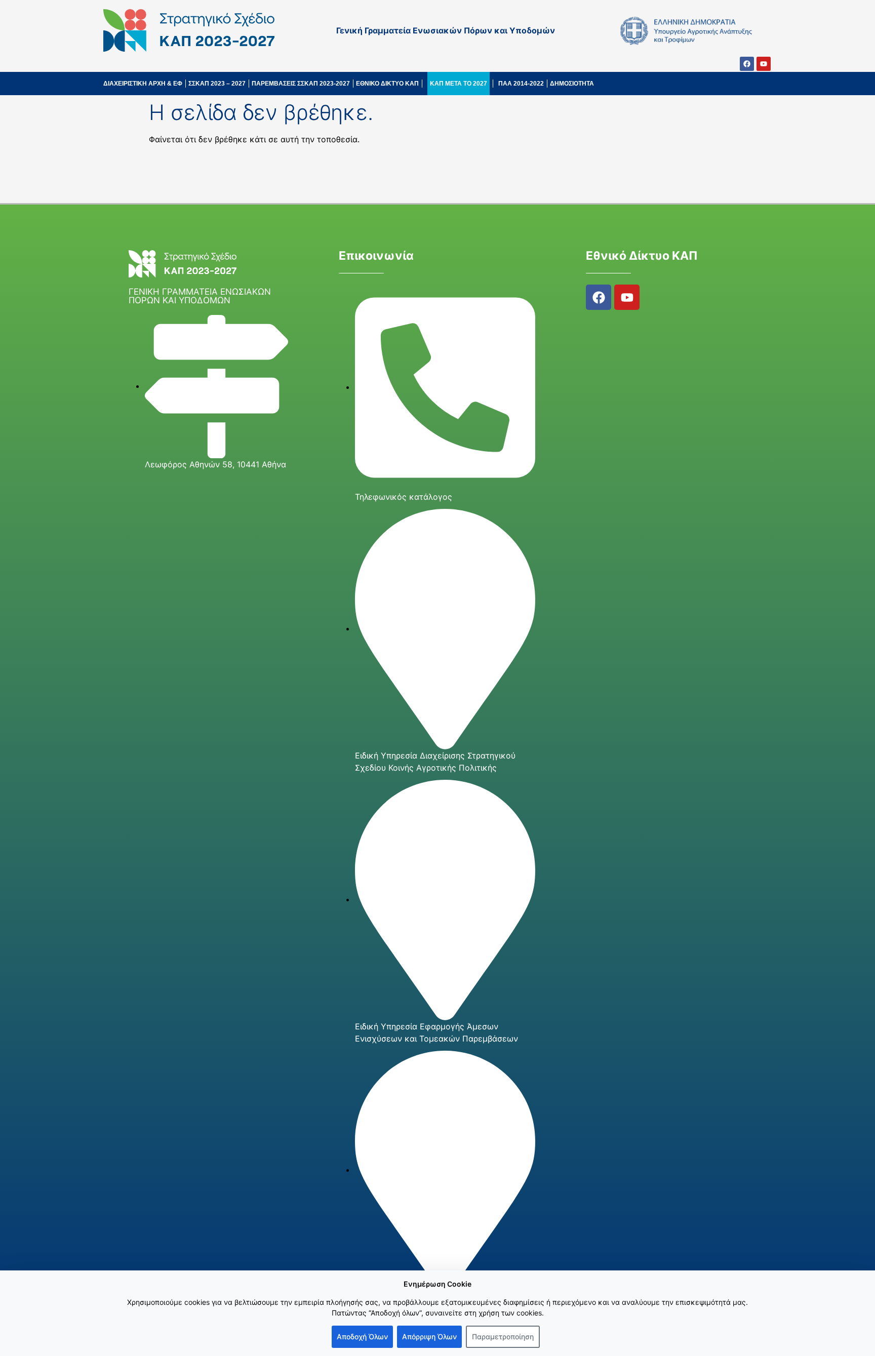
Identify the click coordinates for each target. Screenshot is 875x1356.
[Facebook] (747, 64)
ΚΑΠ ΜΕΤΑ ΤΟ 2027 (458, 83)
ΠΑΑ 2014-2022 (521, 83)
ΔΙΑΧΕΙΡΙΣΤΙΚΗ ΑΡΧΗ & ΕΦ (142, 83)
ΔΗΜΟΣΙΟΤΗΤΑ (572, 83)
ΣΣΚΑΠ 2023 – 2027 (217, 83)
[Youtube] (764, 64)
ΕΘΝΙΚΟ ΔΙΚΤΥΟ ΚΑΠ (387, 83)
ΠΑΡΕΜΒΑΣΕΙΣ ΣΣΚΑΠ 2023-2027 (301, 83)
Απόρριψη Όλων (429, 1336)
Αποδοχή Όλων (362, 1336)
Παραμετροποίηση (503, 1336)
